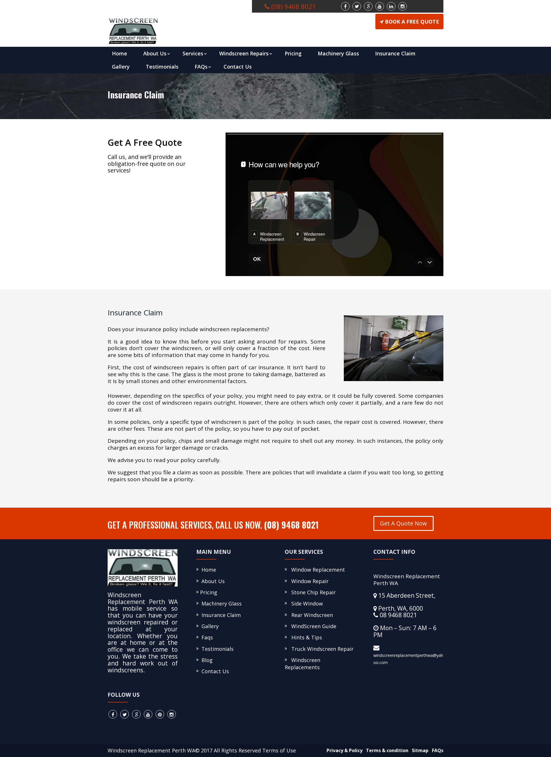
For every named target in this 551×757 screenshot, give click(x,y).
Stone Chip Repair (312, 592)
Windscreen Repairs (244, 53)
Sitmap (419, 750)
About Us (154, 53)
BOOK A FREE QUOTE (412, 21)
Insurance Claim (395, 53)
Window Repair (308, 581)
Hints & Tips (305, 637)
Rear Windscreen (310, 615)
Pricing (293, 53)
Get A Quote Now (403, 523)
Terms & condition (386, 750)
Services (193, 53)
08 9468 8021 (397, 615)
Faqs (206, 637)
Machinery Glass (338, 53)
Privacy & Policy (343, 750)
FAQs (201, 66)
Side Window (305, 603)
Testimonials (162, 66)
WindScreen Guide (312, 626)
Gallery (121, 66)
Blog (206, 660)
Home (119, 53)
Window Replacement (316, 569)
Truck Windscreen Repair (321, 648)
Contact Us (238, 66)
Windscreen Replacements (302, 664)
